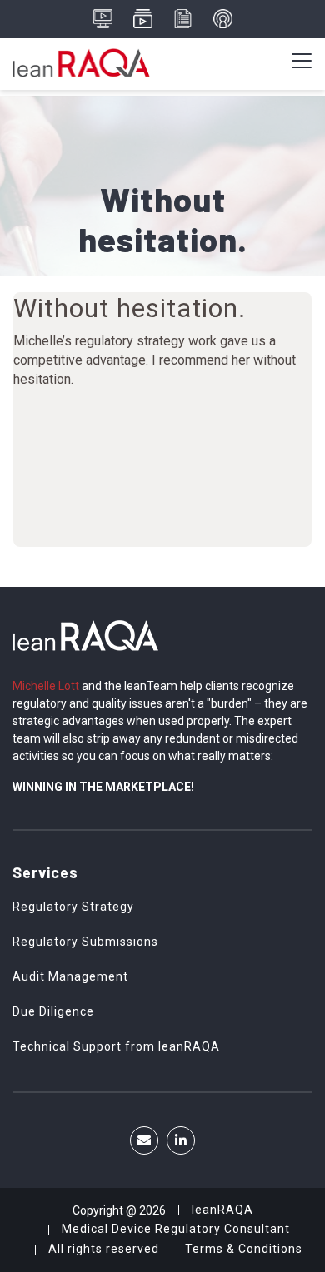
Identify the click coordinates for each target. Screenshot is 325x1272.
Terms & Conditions (243, 1248)
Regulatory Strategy (73, 906)
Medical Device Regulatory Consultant (176, 1228)
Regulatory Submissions (85, 941)
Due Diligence (53, 1011)
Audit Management (70, 976)
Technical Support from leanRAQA (116, 1046)
